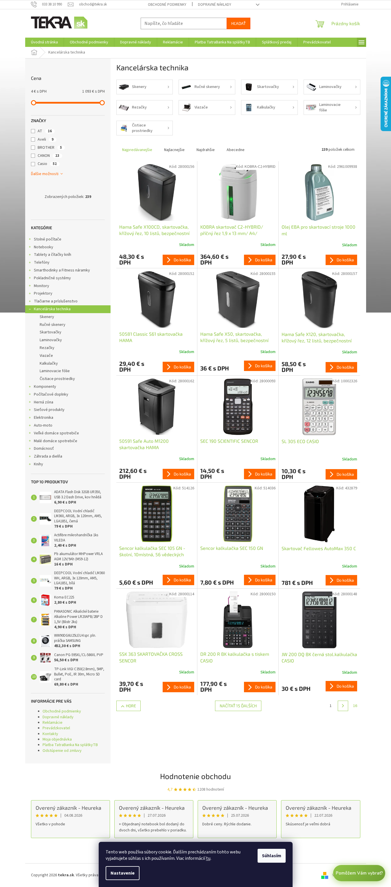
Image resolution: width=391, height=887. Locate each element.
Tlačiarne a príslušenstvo (56, 301)
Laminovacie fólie (55, 371)
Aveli (46, 139)
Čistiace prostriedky (57, 379)
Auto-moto (43, 425)
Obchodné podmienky (167, 4)
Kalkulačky (49, 363)
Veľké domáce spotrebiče (56, 433)
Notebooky (43, 247)
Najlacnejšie (174, 150)
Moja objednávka (57, 739)
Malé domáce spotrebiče (55, 441)
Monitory (41, 286)
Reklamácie (53, 723)
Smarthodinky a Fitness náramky (62, 270)
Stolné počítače (47, 239)
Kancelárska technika (52, 309)
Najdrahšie (206, 150)
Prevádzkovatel (56, 728)
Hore (131, 705)
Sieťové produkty (49, 410)
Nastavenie (123, 873)
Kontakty (50, 734)
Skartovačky (50, 332)
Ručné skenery (52, 325)
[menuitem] (44, 42)
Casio (47, 164)
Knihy (38, 464)
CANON (48, 156)
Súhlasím (271, 856)
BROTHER (50, 147)
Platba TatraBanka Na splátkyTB (70, 745)
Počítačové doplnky (51, 394)
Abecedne (236, 150)
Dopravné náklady (214, 4)
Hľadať (238, 23)
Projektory (43, 293)
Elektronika (43, 417)
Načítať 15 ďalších (238, 705)
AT (45, 131)
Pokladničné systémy (52, 278)
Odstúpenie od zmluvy (62, 751)
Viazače (46, 356)
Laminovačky (51, 340)
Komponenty (45, 387)
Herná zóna (43, 402)
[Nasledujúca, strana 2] (343, 706)
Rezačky (47, 348)
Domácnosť (44, 448)
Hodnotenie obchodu (195, 776)
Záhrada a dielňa (48, 456)
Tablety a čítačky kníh (52, 255)
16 (355, 706)
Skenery (47, 317)
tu (208, 858)
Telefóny (41, 262)
